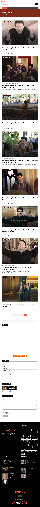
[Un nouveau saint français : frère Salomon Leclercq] (23, 470)
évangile (35, 451)
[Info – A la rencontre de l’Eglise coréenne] (23, 476)
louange (25, 442)
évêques (22, 453)
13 (25, 315)
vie (31, 451)
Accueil (4, 14)
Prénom (4, 403)
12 (22, 315)
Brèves (4, 366)
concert (29, 434)
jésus (22, 442)
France (29, 440)
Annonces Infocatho (6, 83)
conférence (34, 434)
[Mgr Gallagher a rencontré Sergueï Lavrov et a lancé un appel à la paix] (5, 469)
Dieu (22, 436)
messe (32, 442)
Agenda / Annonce (6, 364)
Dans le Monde (5, 368)
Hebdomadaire (6, 413)
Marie (29, 442)
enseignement (23, 438)
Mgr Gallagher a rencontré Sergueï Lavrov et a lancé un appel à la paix (22, 7)
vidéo (29, 451)
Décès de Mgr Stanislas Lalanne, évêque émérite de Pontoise (13, 476)
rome (34, 449)
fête (32, 440)
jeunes (35, 440)
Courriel (4, 399)
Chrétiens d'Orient (24, 434)
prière (22, 449)
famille (33, 438)
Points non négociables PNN (8, 374)
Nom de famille (5, 407)
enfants (32, 436)
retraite (30, 449)
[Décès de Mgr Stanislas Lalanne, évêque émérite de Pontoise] (5, 478)
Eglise (29, 436)
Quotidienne (6, 412)
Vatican (22, 451)
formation (25, 440)
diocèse (25, 436)
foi (21, 440)
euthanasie (29, 438)
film (36, 438)
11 (19, 315)
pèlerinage (26, 449)
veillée (26, 451)
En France (4, 372)
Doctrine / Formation (6, 370)
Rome (4, 376)
